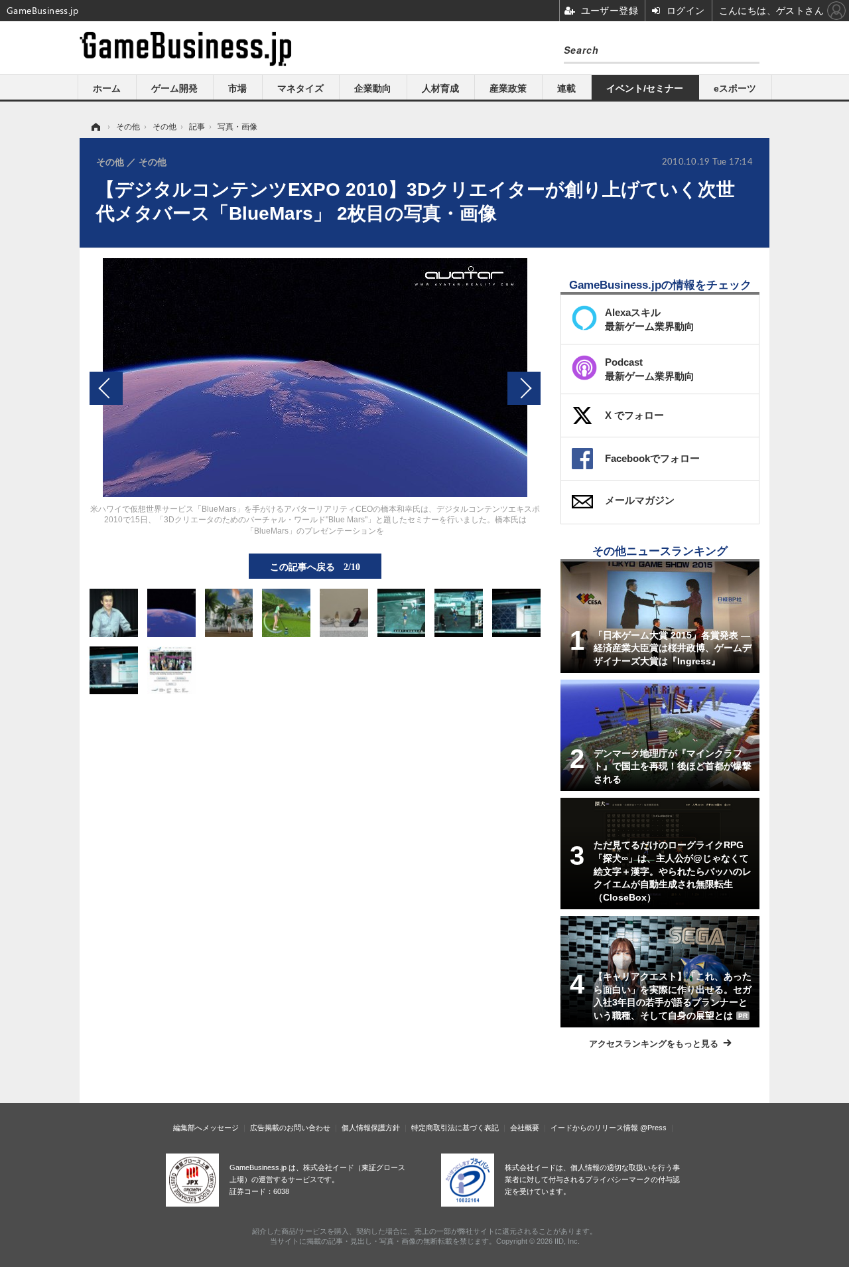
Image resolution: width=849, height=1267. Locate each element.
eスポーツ (735, 88)
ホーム (107, 88)
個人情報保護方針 (371, 1128)
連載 (566, 88)
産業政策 (508, 88)
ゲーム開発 (174, 88)
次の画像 (524, 388)
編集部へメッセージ (206, 1128)
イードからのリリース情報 (594, 1128)
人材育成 (440, 88)
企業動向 (372, 88)
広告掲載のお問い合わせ (290, 1128)
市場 (237, 88)
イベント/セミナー (644, 88)
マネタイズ (300, 88)
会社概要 (524, 1128)
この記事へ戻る (315, 566)
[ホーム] (94, 126)
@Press (653, 1128)
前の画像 (106, 388)
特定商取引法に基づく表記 (455, 1128)
